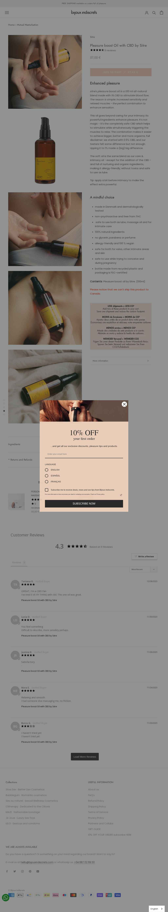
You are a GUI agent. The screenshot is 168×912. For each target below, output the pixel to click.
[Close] (124, 404)
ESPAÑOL (55, 476)
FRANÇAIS (56, 482)
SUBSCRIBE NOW (84, 503)
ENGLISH (55, 470)
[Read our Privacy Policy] (121, 495)
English (154, 908)
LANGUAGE (50, 464)
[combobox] (157, 909)
